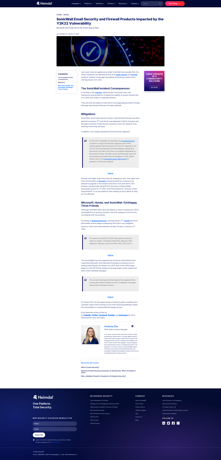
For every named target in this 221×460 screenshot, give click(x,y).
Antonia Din (111, 326)
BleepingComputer (99, 221)
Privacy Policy (55, 442)
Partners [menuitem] (110, 4)
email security (121, 74)
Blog (136, 420)
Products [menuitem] (87, 4)
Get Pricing (173, 3)
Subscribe (39, 435)
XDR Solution (94, 420)
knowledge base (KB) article (115, 159)
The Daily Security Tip (169, 407)
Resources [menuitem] (122, 4)
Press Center (139, 404)
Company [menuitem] (134, 4)
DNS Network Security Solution (100, 414)
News (66, 15)
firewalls (102, 181)
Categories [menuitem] (75, 4)
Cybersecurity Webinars (169, 414)
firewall (134, 74)
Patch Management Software (99, 400)
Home (59, 15)
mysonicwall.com (128, 141)
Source (110, 173)
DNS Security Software (97, 410)
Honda (126, 221)
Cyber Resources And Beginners (172, 400)
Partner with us (140, 407)
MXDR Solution (95, 423)
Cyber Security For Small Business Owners (175, 410)
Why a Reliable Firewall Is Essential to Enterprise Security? (103, 376)
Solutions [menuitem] (99, 4)
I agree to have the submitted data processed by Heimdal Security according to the (53, 441)
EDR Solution (94, 417)
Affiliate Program (140, 410)
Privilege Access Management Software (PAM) (104, 404)
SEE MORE (154, 87)
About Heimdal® (140, 400)
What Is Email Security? (90, 367)
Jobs (136, 414)
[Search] (160, 4)
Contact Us (138, 417)
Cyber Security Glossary (169, 404)
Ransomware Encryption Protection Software (104, 407)
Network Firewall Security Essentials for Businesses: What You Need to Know (108, 372)
